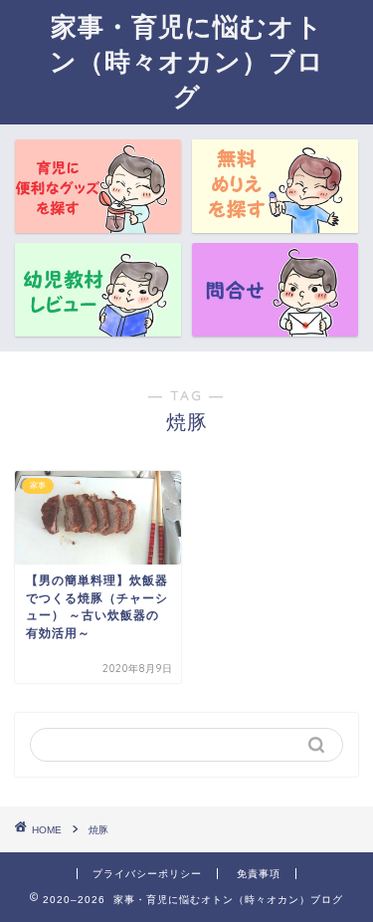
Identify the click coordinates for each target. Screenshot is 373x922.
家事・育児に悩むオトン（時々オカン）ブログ (187, 61)
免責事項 (258, 873)
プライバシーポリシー (147, 873)
